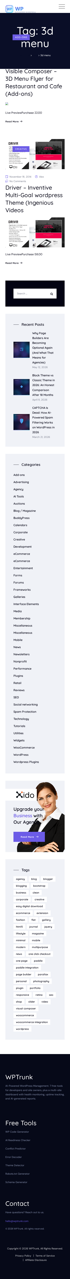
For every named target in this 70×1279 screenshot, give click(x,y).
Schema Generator (16, 1182)
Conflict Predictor (15, 1148)
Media (17, 611)
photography (41, 981)
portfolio (35, 988)
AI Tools (18, 496)
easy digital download (29, 906)
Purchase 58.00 (32, 254)
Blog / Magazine (24, 510)
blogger (48, 879)
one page (21, 960)
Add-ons (21, 37)
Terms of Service (45, 1255)
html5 (19, 926)
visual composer (26, 1008)
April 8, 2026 (39, 399)
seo (51, 994)
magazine (38, 933)
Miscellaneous (22, 625)
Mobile (17, 640)
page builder (23, 974)
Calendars (20, 525)
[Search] (52, 293)
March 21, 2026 (41, 437)
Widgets (19, 740)
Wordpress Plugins (26, 762)
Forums (18, 582)
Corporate (20, 532)
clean (36, 892)
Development (22, 546)
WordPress (21, 754)
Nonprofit (20, 661)
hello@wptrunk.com (16, 1221)
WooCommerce (24, 747)
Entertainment (23, 568)
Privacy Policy (23, 1255)
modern (20, 947)
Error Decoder (13, 1157)
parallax (43, 974)
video (44, 1001)
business (21, 892)
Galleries (19, 597)
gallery (46, 919)
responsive (22, 994)
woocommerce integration (32, 1022)
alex (41, 176)
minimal (20, 940)
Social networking (25, 704)
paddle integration (27, 967)
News (17, 647)
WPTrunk (34, 1248)
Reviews (19, 690)
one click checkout (39, 954)
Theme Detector (14, 1165)
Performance (22, 668)
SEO (16, 697)
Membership (21, 618)
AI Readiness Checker (17, 1140)
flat (33, 919)
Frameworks (22, 589)
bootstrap (39, 885)
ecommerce (23, 913)
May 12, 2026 (40, 367)
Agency (18, 489)
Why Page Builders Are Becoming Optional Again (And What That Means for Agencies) (42, 347)
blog (34, 879)
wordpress (22, 1029)
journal (33, 926)
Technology (21, 719)
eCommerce (21, 554)
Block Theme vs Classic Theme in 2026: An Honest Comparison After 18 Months (43, 385)
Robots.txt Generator (17, 1173)
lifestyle (20, 933)
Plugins (18, 676)
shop (19, 1001)
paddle (38, 960)
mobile (36, 940)
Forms (17, 575)
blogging (21, 885)
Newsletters (21, 654)
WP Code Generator (17, 1131)
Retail (17, 683)
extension (42, 913)
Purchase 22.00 (32, 113)
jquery (48, 926)
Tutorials (19, 726)
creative (39, 899)
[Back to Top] (62, 1273)
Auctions (19, 503)
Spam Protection (24, 711)
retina (39, 994)
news (19, 954)
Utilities (18, 733)
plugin (19, 988)
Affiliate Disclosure (36, 1260)
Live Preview (13, 113)
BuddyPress (21, 518)
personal (21, 981)
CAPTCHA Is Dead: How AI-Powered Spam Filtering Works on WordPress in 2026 (43, 420)
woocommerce (25, 1015)
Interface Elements (26, 604)
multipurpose (40, 947)
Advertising (21, 482)
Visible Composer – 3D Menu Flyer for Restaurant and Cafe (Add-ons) (33, 82)
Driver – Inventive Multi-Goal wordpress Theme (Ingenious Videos (34, 199)
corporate (22, 899)
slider (31, 1001)
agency (20, 879)
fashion (20, 919)
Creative (21, 149)
